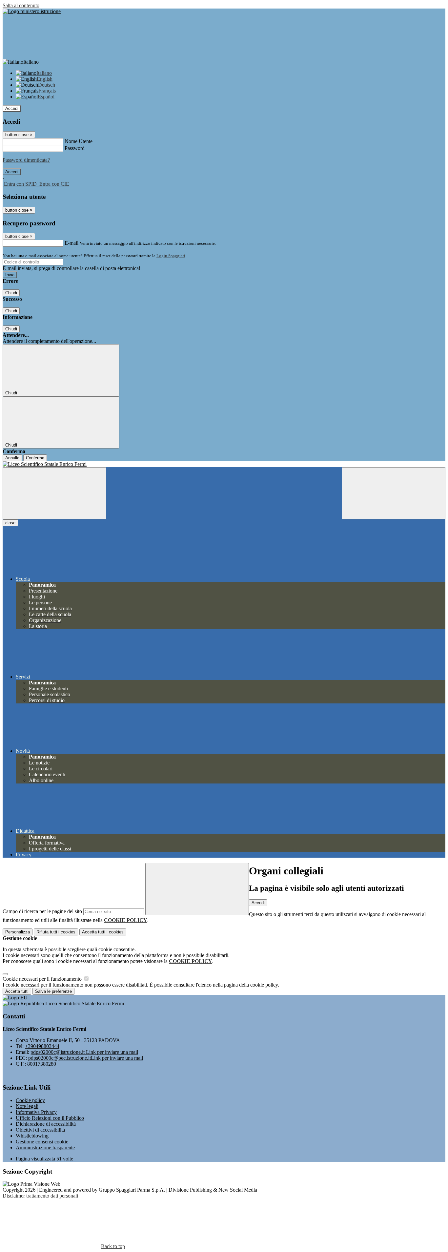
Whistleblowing (32, 1135)
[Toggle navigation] (54, 493)
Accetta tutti (103, 931)
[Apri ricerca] (393, 493)
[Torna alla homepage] (224, 464)
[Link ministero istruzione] (32, 11)
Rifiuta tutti (55, 931)
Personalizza (17, 931)
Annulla (12, 457)
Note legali (27, 1106)
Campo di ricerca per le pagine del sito (42, 911)
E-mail (71, 243)
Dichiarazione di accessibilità (46, 1124)
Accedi (11, 108)
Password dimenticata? (26, 160)
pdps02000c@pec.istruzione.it (85, 1058)
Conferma (35, 457)
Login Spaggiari (170, 255)
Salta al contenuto (21, 5)
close (10, 522)
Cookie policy (30, 1100)
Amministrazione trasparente (45, 1147)
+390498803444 (42, 1046)
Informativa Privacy (36, 1112)
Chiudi (11, 292)
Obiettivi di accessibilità (40, 1130)
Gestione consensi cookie (42, 1141)
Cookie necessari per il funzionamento (43, 979)
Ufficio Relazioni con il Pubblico (50, 1118)
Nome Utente (78, 141)
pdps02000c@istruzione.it (84, 1052)
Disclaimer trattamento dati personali (40, 1196)
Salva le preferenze (53, 991)
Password (75, 148)
